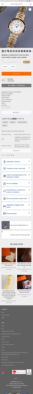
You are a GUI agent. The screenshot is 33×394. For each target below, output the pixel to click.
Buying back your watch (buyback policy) (11, 333)
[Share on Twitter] (9, 155)
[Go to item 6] (16, 51)
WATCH (5, 125)
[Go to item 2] (5, 51)
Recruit (3, 339)
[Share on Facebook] (7, 155)
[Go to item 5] (13, 51)
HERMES (5, 66)
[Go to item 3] (8, 51)
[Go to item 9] (24, 51)
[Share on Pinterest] (11, 155)
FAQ (3, 328)
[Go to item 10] (27, 51)
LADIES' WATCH (22, 122)
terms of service (5, 342)
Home (3, 312)
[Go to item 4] (11, 51)
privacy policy (5, 357)
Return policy (5, 359)
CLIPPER (13, 66)
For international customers (8, 344)
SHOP (3, 317)
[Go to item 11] (30, 51)
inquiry (3, 325)
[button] (16, 162)
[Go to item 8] (22, 51)
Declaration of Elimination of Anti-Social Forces (13, 362)
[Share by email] (13, 155)
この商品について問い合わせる (17, 85)
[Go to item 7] (19, 51)
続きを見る (16, 112)
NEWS (3, 347)
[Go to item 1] (3, 51)
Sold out (16, 73)
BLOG (3, 350)
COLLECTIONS (5, 315)
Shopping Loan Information (8, 331)
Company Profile (5, 336)
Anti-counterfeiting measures (8, 365)
